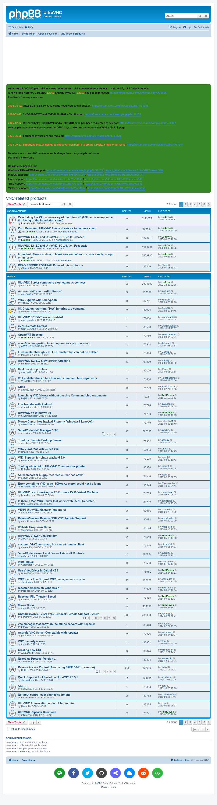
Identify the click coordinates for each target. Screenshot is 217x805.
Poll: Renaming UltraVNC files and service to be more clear (57, 228)
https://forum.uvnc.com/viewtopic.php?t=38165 (54, 179)
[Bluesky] (129, 773)
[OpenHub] (157, 773)
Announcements (64, 223)
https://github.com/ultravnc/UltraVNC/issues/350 (116, 188)
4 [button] (195, 204)
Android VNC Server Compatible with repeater (48, 632)
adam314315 (28, 389)
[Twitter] (87, 773)
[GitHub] (101, 773)
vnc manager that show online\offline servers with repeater (56, 624)
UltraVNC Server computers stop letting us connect (51, 282)
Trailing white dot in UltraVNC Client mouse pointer (51, 466)
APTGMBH (27, 346)
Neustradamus (169, 334)
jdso (23, 706)
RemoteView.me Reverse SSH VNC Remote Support (52, 518)
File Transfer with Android (35, 404)
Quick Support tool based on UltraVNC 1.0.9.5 (48, 677)
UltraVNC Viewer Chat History (37, 535)
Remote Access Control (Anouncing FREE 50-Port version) (56, 667)
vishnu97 (26, 303)
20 (114, 618)
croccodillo (26, 372)
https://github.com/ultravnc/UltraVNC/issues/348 (113, 179)
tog (22, 644)
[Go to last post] (172, 217)
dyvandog (26, 407)
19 (109, 618)
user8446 (26, 294)
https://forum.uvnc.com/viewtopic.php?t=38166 (54, 183)
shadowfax (26, 680)
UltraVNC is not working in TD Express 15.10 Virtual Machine (58, 492)
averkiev (25, 433)
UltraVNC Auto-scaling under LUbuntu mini (46, 703)
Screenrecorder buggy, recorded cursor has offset (50, 475)
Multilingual (26, 561)
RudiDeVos (27, 248)
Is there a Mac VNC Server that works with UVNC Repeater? (56, 501)
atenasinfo (26, 661)
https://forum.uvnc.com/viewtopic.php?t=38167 (57, 188)
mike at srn (27, 590)
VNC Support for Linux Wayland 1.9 (41, 457)
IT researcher (28, 486)
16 (96, 618)
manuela (165, 291)
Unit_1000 (26, 504)
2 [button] (185, 204)
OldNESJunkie (28, 329)
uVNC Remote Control (32, 326)
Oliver (24, 268)
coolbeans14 (27, 697)
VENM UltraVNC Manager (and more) (42, 509)
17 (100, 618)
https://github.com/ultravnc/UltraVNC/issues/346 (134, 170)
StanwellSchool (29, 415)
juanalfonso (27, 495)
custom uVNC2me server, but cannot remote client (51, 544)
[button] (209, 204)
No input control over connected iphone (44, 694)
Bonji (163, 641)
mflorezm (26, 715)
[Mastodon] (115, 773)
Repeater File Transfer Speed (37, 596)
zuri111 (24, 627)
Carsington (26, 564)
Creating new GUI (29, 650)
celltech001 (27, 424)
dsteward (166, 343)
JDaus (164, 369)
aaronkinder (27, 521)
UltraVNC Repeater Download (37, 712)
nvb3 (23, 285)
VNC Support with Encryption (37, 300)
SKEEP (23, 686)
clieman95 (26, 547)
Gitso (21, 386)
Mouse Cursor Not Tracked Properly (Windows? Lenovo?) (55, 421)
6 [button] (204, 204)
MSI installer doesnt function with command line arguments (57, 378)
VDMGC (25, 381)
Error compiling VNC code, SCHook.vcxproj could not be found (60, 483)
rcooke (165, 623)
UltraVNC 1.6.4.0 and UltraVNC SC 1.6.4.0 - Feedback (52, 245)
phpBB (97, 783)
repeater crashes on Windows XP (39, 587)
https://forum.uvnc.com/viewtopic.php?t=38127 (148, 123)
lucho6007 (26, 573)
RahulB (25, 469)
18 (105, 618)
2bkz (23, 538)
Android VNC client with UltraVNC (40, 291)
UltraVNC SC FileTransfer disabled (40, 317)
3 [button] (190, 204)
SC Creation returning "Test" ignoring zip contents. (51, 308)
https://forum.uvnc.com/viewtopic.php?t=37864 (155, 144)
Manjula (25, 355)
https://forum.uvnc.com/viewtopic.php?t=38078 (92, 136)
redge (24, 556)
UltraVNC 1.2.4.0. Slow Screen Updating (44, 360)
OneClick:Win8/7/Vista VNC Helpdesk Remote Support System (58, 614)
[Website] (59, 773)
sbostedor (26, 512)
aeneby (25, 443)
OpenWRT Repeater (30, 334)
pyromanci (26, 635)
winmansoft (27, 653)
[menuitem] (28, 27)
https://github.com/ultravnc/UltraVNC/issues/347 (116, 174)
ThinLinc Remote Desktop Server (39, 440)
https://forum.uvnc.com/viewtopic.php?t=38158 (120, 105)
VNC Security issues (31, 641)
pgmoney (26, 617)
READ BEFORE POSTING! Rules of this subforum (50, 265)
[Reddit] (143, 773)
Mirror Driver (26, 605)
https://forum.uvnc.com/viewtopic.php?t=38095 (138, 92)
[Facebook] (73, 773)
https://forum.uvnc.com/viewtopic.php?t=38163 (74, 170)
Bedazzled (166, 500)
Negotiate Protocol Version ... (37, 658)
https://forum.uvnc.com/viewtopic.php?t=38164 (56, 174)
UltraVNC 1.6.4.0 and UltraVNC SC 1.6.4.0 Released (51, 237)
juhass (24, 451)
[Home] (25, 14)
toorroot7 (26, 599)
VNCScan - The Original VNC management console (51, 579)
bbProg (25, 363)
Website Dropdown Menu (34, 527)
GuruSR (25, 311)
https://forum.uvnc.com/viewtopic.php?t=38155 (113, 114)
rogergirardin (27, 320)
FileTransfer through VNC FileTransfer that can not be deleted (58, 352)
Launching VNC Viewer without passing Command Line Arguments (62, 395)
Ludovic (25, 223)
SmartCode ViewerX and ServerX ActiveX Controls (51, 553)
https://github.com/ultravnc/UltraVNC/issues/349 (113, 183)
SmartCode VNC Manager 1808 (38, 430)
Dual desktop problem (32, 369)
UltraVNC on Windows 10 (34, 412)
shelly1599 (26, 689)
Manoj (24, 460)
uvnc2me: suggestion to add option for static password (54, 343)
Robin (24, 670)
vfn (22, 608)
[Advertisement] (108, 60)
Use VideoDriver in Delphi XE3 (38, 570)
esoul (24, 478)
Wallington (26, 530)
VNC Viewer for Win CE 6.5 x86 (38, 448)
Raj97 (24, 398)
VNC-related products (26, 198)
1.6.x (61, 248)
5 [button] (199, 204)
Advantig (165, 613)
